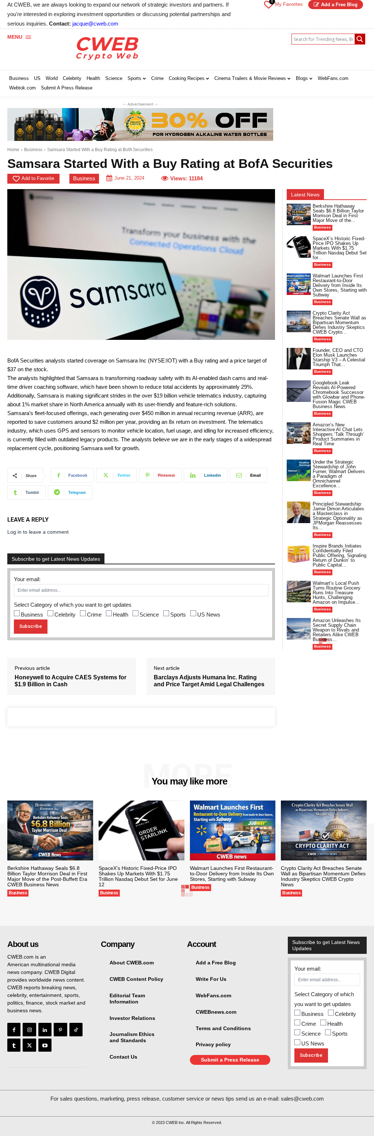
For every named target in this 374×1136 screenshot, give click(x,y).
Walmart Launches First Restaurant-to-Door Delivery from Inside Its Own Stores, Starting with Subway (340, 285)
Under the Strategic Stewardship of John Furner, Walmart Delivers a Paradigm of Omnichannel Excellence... (339, 473)
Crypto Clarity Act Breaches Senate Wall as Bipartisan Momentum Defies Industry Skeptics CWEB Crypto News (323, 876)
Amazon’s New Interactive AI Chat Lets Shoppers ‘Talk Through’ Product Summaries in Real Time (338, 434)
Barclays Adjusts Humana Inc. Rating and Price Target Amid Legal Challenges (209, 680)
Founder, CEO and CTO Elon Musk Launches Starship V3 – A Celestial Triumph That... (339, 357)
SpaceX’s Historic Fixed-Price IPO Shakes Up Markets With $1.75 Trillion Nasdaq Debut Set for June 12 (138, 876)
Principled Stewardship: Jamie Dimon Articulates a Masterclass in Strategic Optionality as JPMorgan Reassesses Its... (338, 515)
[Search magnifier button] (360, 39)
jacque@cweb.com (95, 23)
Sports (178, 614)
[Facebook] (13, 1029)
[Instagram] (29, 1029)
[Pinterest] (60, 1029)
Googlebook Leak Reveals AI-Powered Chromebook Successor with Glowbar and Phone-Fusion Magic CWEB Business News (339, 394)
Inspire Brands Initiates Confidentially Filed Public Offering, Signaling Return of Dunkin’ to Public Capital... (339, 555)
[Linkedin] (44, 1029)
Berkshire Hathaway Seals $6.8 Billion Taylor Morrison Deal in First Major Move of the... (338, 213)
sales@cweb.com (302, 1098)
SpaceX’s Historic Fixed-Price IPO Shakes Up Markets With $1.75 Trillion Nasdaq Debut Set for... (340, 248)
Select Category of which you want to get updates (72, 605)
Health (120, 614)
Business (33, 149)
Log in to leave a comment (38, 532)
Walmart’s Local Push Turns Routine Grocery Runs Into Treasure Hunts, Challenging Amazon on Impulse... (336, 592)
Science (149, 614)
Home (13, 149)
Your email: (27, 579)
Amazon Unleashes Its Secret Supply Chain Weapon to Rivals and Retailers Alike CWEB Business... (337, 630)
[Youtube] (44, 1045)
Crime (94, 614)
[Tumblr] (13, 1045)
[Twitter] (29, 1045)
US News (208, 614)
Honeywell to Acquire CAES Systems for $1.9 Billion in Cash (70, 680)
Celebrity (65, 614)
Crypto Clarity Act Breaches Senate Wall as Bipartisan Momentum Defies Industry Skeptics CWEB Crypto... (339, 322)
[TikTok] (76, 1029)
